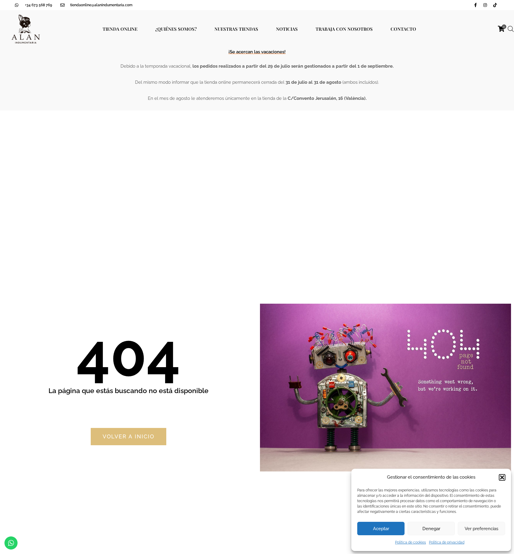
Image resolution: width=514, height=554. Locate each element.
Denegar (431, 528)
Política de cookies (410, 542)
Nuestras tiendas (236, 29)
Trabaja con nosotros (344, 29)
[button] (502, 477)
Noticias (287, 29)
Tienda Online (120, 29)
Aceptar (381, 528)
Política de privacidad (446, 542)
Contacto (403, 29)
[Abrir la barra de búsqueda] (511, 29)
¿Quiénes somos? (176, 29)
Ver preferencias (481, 528)
